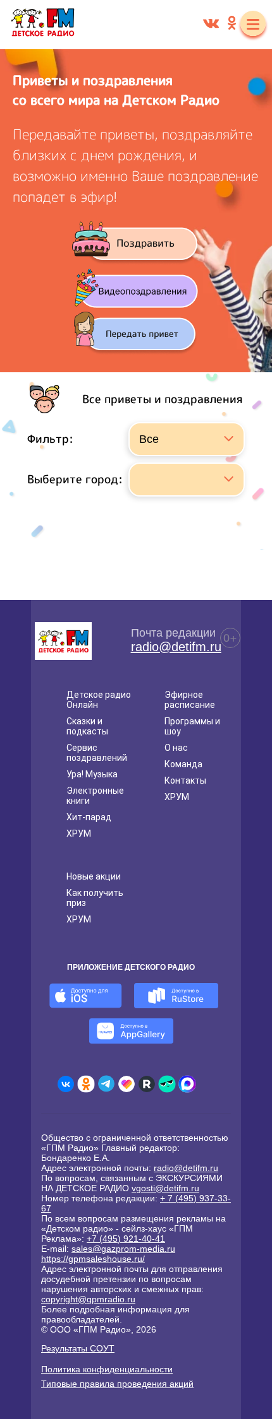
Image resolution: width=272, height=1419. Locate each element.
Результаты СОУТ (77, 1348)
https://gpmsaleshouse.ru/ (93, 1259)
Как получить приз (94, 898)
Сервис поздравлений (96, 753)
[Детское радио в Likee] (126, 1084)
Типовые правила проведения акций (117, 1384)
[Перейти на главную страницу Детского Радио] (42, 24)
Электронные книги (95, 796)
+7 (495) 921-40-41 (126, 1239)
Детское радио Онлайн (98, 700)
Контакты (185, 780)
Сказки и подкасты (87, 726)
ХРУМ (78, 833)
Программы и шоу (192, 726)
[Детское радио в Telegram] (106, 1084)
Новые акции (93, 876)
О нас (176, 748)
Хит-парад (88, 817)
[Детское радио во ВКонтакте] (66, 1084)
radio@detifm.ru (176, 647)
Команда (183, 764)
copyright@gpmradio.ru (88, 1299)
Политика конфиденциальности (107, 1369)
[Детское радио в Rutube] (147, 1084)
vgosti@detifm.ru (165, 1188)
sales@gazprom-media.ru (123, 1249)
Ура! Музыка (92, 774)
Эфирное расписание (189, 700)
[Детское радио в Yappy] (167, 1084)
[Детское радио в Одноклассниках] (86, 1084)
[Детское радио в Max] (187, 1084)
